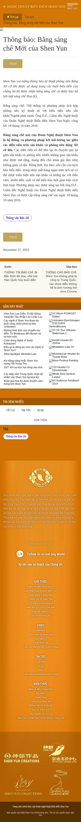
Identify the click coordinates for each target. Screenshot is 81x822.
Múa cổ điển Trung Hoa (40, 689)
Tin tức (29, 17)
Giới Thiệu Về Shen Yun (41, 634)
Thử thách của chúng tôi (40, 603)
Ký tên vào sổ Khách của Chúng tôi (40, 564)
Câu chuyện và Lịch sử (40, 713)
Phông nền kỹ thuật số (40, 705)
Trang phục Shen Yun (41, 701)
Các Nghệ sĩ (40, 638)
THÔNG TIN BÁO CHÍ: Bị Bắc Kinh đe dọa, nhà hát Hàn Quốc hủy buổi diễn (20, 276)
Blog (40, 410)
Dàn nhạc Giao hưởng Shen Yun (40, 591)
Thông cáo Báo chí (17, 217)
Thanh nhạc (40, 697)
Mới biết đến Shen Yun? (40, 586)
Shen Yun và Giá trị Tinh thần (40, 607)
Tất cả (10, 410)
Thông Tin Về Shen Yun (40, 599)
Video (40, 625)
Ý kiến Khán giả (40, 642)
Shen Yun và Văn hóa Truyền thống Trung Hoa (40, 718)
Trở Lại (13, 17)
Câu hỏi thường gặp (40, 615)
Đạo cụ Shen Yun (40, 709)
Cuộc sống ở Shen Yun (40, 595)
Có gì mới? (40, 661)
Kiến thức (40, 684)
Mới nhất (40, 630)
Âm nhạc (40, 693)
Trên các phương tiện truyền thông (40, 647)
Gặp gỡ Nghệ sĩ (40, 611)
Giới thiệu (40, 581)
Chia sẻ (13, 63)
